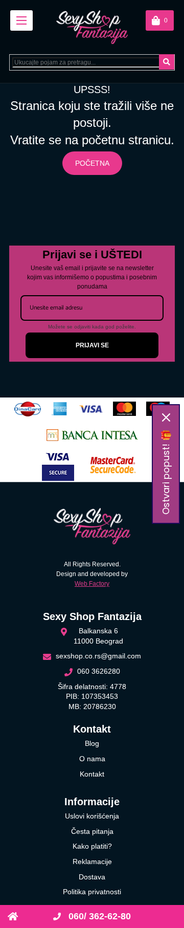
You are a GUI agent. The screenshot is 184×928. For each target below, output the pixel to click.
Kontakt (92, 774)
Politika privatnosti (92, 892)
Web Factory (92, 583)
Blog (92, 743)
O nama (92, 759)
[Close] (166, 417)
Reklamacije (92, 861)
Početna (92, 163)
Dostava (92, 877)
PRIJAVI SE (92, 345)
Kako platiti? (92, 846)
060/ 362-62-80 (98, 916)
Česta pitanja (92, 831)
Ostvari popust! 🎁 (165, 472)
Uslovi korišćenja (92, 816)
